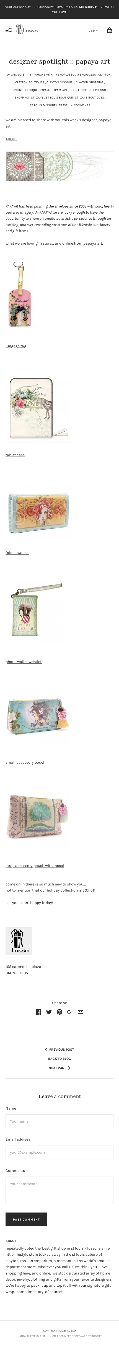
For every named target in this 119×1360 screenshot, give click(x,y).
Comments (82, 105)
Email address (18, 1139)
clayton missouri (60, 82)
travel (64, 105)
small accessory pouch (26, 762)
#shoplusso (65, 74)
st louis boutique (59, 97)
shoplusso (97, 90)
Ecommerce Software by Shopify (79, 1336)
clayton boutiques (29, 82)
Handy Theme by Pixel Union (36, 1336)
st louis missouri (43, 105)
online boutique (25, 90)
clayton (104, 74)
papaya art (60, 90)
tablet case (15, 455)
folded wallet (17, 552)
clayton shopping (89, 82)
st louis (37, 97)
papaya (45, 90)
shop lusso (78, 90)
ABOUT (11, 139)
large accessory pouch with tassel (35, 865)
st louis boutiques (89, 97)
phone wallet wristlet (24, 661)
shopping (22, 97)
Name (11, 1108)
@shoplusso (86, 74)
